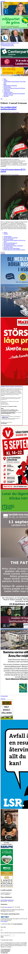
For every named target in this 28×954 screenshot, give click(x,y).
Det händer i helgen (8, 247)
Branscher (12, 88)
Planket (9, 85)
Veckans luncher (7, 236)
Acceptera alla (4, 952)
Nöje (21, 81)
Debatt (5, 85)
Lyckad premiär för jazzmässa (11, 237)
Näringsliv (17, 81)
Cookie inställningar (17, 924)
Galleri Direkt (7, 90)
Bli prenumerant (21, 93)
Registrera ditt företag (20, 88)
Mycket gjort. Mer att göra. (12, 248)
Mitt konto (6, 96)
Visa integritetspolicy (5, 949)
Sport (5, 82)
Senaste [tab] (5, 232)
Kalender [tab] (6, 233)
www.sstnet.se (4, 921)
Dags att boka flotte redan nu (10, 243)
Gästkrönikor (14, 85)
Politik (24, 81)
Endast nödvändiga (5, 951)
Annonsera (14, 93)
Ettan (5, 78)
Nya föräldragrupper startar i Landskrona (13, 245)
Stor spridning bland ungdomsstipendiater (9, 108)
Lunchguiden (7, 89)
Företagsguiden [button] (7, 86)
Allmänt (6, 81)
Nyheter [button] (5, 80)
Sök (2, 937)
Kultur (13, 81)
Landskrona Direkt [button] (8, 92)
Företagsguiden (4, 696)
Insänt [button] (5, 84)
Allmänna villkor (8, 93)
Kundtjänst (6, 94)
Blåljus (9, 81)
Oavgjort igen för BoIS (9, 244)
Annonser (3, 1)
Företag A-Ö (7, 88)
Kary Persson (16, 112)
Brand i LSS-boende (8, 239)
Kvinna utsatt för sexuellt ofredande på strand (14, 249)
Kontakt (11, 94)
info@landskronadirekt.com (7, 900)
